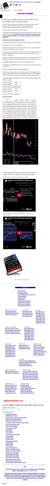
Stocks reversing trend (11, 447)
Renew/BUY (38, 2)
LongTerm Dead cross (10, 393)
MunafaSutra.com (21, 470)
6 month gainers (10, 439)
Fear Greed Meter (22, 296)
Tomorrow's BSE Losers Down (12, 333)
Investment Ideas (22, 297)
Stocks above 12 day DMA (12, 452)
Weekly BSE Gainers (29, 328)
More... (42, 405)
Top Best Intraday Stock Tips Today (26, 294)
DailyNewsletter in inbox (12, 415)
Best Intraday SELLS (27, 313)
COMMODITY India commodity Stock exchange (16, 475)
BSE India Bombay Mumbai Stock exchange (34, 473)
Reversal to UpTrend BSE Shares (27, 360)
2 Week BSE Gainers (29, 331)
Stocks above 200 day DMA (12, 457)
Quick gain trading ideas (12, 426)
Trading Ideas (21, 299)
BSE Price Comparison (11, 314)
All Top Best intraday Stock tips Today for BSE (17, 422)
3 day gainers (9, 429)
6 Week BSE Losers (29, 339)
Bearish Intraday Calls (38, 354)
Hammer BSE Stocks (26, 386)
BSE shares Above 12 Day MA (30, 373)
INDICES (31, 405)
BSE (7, 405)
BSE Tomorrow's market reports (13, 330)
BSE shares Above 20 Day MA (30, 374)
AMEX (35, 405)
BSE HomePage (22, 291)
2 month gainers (10, 436)
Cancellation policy (33, 469)
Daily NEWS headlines (11, 414)
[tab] (10, 5)
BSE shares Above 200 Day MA (30, 379)
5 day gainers (9, 431)
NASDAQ (18, 405)
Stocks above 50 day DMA (12, 455)
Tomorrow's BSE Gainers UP (12, 331)
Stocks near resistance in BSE (13, 450)
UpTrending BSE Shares (25, 364)
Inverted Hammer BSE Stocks (28, 388)
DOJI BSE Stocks (25, 385)
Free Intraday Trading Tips (24, 305)
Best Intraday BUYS (27, 311)
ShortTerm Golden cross (11, 385)
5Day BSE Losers (40, 316)
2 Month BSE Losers (10, 350)
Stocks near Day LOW (38, 348)
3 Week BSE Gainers (29, 335)
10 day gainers (9, 432)
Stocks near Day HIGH (38, 347)
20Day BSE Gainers (40, 321)
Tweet (28, 279)
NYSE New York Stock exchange (13, 476)
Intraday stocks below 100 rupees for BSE (16, 417)
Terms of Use (8, 469)
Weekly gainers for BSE (11, 441)
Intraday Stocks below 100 (24, 301)
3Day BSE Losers (40, 313)
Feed (25, 466)
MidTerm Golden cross (10, 386)
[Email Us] (16, 5)
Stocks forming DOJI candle (12, 459)
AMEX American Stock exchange (27, 478)
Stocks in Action (37, 345)
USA (38, 405)
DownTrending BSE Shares (25, 365)
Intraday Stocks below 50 (24, 302)
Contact (22, 469)
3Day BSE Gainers (40, 311)
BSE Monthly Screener (24, 348)
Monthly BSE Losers (10, 347)
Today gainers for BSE (11, 428)
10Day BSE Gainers (40, 318)
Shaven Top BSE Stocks (27, 391)
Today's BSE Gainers (27, 314)
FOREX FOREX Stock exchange (29, 476)
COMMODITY (11, 405)
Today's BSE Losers (27, 316)
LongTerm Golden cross (11, 388)
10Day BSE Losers (40, 319)
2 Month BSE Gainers (10, 348)
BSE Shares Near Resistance (12, 373)
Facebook (25, 279)
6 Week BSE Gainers (29, 338)
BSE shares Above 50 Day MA (30, 376)
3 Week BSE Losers (29, 336)
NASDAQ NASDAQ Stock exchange (37, 475)
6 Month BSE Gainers (10, 354)
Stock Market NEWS (23, 293)
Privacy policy (15, 469)
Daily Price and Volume (7, 96)
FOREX (26, 405)
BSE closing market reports (12, 328)
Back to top (4, 483)
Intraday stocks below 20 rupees (14, 420)
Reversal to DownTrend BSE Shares (28, 362)
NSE (4, 405)
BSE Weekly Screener (24, 347)
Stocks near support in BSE (12, 449)
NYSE (22, 405)
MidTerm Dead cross (10, 391)
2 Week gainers (9, 442)
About (26, 469)
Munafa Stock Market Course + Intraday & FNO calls (22, 2)
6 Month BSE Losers (10, 356)
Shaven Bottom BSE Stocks (27, 393)
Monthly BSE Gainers (10, 345)
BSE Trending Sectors (10, 311)
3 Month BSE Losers (10, 353)
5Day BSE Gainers (40, 315)
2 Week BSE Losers (29, 333)
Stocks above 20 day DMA (12, 454)
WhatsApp (20, 279)
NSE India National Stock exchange (14, 473)
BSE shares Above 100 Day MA (30, 377)
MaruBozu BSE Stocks (26, 389)
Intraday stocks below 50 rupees (14, 419)
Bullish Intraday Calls (38, 353)
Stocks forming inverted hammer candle (15, 462)
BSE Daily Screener (24, 345)
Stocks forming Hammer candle (13, 460)
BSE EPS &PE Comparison (12, 313)
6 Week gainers (9, 445)
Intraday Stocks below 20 (24, 304)
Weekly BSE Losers (29, 330)
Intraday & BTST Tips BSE (39, 351)
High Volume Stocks (38, 350)
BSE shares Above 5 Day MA (30, 371)
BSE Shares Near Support (11, 371)
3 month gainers (10, 437)
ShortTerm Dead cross (10, 389)
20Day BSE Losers (40, 322)
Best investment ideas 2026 (12, 424)
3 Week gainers (9, 444)
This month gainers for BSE (12, 434)
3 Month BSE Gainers (10, 351)
